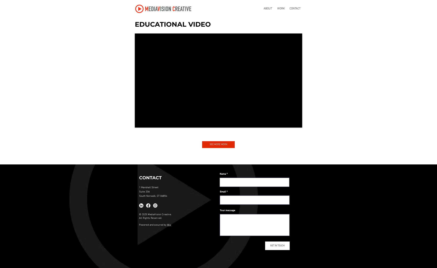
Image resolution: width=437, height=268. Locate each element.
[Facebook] (148, 205)
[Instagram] (155, 205)
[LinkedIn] (141, 205)
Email (223, 191)
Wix (169, 225)
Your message (227, 210)
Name (223, 174)
